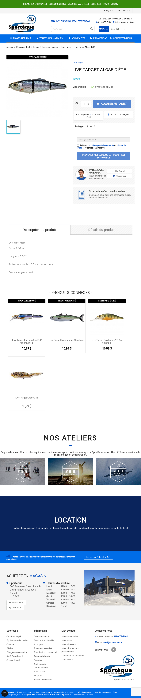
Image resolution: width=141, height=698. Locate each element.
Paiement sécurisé (43, 648)
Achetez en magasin (119, 114)
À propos (38, 644)
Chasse (10, 644)
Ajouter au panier (112, 103)
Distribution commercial (45, 652)
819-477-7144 (104, 22)
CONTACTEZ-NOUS (122, 38)
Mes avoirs (67, 640)
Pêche (9, 648)
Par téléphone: (88, 115)
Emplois (38, 675)
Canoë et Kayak (13, 636)
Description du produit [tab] (39, 230)
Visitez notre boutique (125, 22)
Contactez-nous (41, 636)
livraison (37, 695)
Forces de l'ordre (42, 656)
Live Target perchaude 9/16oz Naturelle (107, 341)
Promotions (100, 38)
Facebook (113, 649)
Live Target (78, 62)
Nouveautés (78, 38)
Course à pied (13, 660)
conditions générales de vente (101, 145)
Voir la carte (17, 602)
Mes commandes (70, 636)
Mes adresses (69, 644)
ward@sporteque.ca (112, 642)
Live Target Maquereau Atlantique (66, 340)
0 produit (115, 29)
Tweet (90, 127)
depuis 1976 (69, 692)
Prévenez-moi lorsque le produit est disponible (103, 156)
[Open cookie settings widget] (4, 693)
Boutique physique (13, 695)
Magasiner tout (22, 38)
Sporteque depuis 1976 (124, 680)
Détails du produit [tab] (101, 230)
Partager (87, 127)
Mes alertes (67, 659)
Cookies (38, 660)
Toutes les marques (51, 38)
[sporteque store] (109, 587)
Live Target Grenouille (26, 397)
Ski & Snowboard (14, 656)
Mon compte (68, 630)
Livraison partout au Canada (73, 21)
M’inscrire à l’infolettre (98, 557)
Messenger (121, 176)
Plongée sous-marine (16, 652)
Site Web (17, 607)
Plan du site (39, 671)
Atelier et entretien (43, 679)
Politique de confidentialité (74, 695)
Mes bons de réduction (73, 655)
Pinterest (94, 127)
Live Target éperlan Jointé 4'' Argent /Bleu (27, 341)
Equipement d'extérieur (17, 640)
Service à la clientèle (44, 640)
